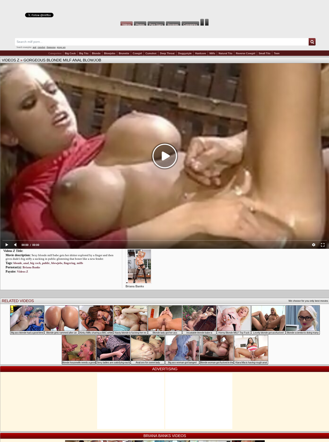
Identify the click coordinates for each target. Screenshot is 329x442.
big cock (35, 263)
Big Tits (83, 53)
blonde (17, 263)
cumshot (41, 47)
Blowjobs (109, 53)
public (46, 263)
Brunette (124, 53)
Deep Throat (167, 53)
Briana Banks (31, 267)
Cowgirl (137, 53)
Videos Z (10, 60)
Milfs (212, 53)
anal (34, 47)
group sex (61, 47)
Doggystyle (185, 53)
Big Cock (70, 53)
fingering (69, 263)
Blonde (96, 53)
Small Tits (264, 53)
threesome (51, 47)
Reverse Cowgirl (245, 53)
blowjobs (56, 263)
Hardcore (200, 53)
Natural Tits (225, 53)
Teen (277, 53)
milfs (80, 263)
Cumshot (150, 53)
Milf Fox (164, 9)
